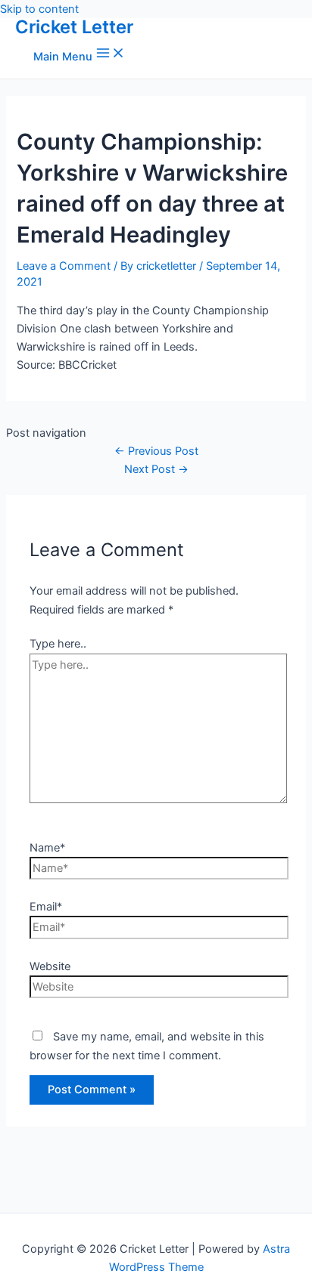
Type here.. (58, 644)
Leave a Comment (64, 266)
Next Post (156, 469)
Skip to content (39, 9)
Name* (47, 848)
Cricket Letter (74, 27)
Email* (46, 906)
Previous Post (156, 451)
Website (50, 966)
